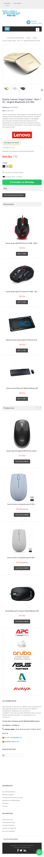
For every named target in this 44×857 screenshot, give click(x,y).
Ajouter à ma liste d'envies (14, 172)
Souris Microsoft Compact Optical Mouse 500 (22, 611)
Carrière (5, 806)
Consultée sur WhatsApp (22, 182)
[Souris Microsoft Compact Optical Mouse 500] (21, 593)
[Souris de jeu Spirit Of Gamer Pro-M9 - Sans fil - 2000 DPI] (22, 275)
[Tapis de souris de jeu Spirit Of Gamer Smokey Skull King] (22, 323)
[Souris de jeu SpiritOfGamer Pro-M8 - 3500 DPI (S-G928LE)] (22, 227)
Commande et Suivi (8, 822)
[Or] (10, 166)
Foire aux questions (8, 831)
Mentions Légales (8, 795)
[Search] (37, 29)
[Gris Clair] (7, 166)
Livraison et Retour (8, 825)
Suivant (42, 90)
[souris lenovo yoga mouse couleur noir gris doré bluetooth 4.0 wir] (6, 88)
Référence (5, 107)
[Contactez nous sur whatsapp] (39, 852)
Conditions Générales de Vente (12, 797)
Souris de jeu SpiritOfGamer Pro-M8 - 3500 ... (22, 243)
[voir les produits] (22, 634)
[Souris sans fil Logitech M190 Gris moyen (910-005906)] (21, 433)
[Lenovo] (22, 135)
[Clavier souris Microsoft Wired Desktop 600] (22, 372)
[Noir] (4, 166)
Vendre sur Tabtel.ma (9, 828)
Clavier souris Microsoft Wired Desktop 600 (22, 388)
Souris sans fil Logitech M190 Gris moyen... (22, 451)
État (3, 111)
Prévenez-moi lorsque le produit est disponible (18, 151)
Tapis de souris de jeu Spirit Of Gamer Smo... (22, 340)
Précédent (3, 90)
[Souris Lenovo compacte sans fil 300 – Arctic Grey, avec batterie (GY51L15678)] (21, 540)
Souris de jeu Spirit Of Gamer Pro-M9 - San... (22, 292)
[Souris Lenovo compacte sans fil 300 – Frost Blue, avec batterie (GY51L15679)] (21, 487)
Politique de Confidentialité (11, 800)
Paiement (5, 803)
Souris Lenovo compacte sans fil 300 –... (22, 504)
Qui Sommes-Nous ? (8, 792)
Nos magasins (11, 839)
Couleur (5, 163)
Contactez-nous (7, 819)
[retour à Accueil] (3, 36)
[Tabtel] (14, 13)
